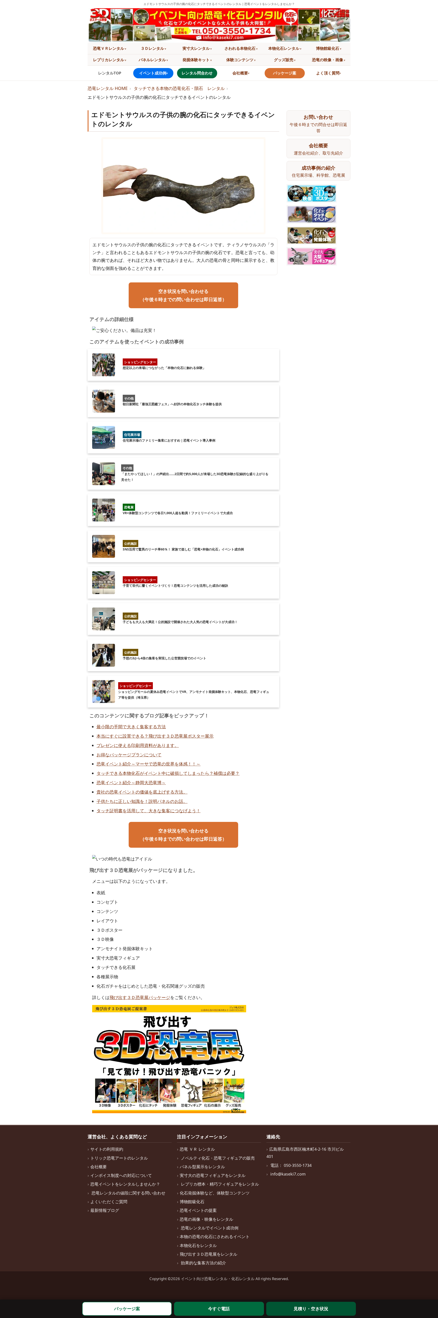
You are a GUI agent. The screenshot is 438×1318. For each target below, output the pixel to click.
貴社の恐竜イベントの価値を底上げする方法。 (142, 792)
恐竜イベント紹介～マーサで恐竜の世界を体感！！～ (148, 764)
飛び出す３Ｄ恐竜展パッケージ (140, 997)
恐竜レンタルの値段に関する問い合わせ (128, 1193)
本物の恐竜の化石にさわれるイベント (215, 1236)
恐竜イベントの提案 (198, 1210)
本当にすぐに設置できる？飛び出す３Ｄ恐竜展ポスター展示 (155, 736)
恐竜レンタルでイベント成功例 (209, 1228)
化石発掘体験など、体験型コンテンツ (215, 1193)
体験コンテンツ (239, 59)
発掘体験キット (196, 59)
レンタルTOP (109, 73)
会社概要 (240, 73)
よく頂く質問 (327, 73)
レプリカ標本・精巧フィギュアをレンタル (220, 1184)
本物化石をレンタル (198, 1245)
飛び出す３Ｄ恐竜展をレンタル (208, 1254)
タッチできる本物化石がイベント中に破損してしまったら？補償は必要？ (168, 773)
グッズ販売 (283, 59)
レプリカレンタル (108, 59)
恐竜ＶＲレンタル (108, 48)
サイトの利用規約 (106, 1149)
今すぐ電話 (219, 1309)
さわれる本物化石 (240, 48)
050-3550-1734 (298, 1165)
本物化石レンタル (283, 48)
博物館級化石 (327, 48)
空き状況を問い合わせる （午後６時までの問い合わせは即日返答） (183, 295)
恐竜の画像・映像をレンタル (206, 1219)
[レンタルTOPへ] (219, 25)
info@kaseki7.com (288, 1174)
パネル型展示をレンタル (202, 1166)
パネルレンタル (152, 59)
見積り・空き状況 (311, 1309)
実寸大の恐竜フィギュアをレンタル (212, 1175)
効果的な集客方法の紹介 (203, 1262)
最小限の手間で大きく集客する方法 (131, 727)
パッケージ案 (284, 73)
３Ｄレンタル (152, 48)
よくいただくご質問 (108, 1201)
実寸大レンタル (196, 48)
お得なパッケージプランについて (129, 755)
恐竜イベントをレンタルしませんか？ (125, 1184)
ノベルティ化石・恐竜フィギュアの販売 (218, 1158)
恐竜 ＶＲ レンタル (197, 1149)
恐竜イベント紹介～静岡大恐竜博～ (131, 783)
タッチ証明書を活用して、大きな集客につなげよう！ (148, 811)
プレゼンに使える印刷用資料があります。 (137, 745)
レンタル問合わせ (197, 73)
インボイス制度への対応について (121, 1175)
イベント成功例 (152, 73)
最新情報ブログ (104, 1210)
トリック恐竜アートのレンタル (119, 1158)
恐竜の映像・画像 (327, 59)
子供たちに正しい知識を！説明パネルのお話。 (142, 801)
